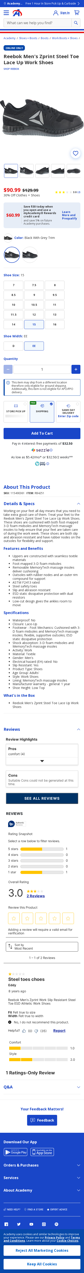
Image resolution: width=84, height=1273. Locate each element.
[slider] (42, 118)
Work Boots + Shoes (65, 38)
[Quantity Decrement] (8, 369)
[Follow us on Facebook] (6, 1224)
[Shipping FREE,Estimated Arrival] (42, 411)
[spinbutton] (42, 369)
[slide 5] (74, 171)
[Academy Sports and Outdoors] (17, 12)
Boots (44, 38)
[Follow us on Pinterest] (56, 1224)
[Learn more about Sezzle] (42, 450)
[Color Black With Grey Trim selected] (12, 254)
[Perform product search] (75, 22)
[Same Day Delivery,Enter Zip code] (68, 411)
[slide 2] (27, 171)
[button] (70, 215)
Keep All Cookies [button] (42, 1264)
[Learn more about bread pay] (42, 463)
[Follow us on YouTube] (31, 1224)
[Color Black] (30, 254)
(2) (78, 192)
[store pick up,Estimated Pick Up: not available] (16, 411)
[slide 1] (11, 171)
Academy (9, 38)
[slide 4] (58, 171)
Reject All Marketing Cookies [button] (42, 1250)
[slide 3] (42, 171)
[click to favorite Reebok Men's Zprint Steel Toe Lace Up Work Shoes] (75, 153)
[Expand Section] (42, 761)
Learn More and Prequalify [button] (69, 215)
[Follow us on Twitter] (19, 1224)
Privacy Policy (55, 1237)
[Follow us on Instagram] (44, 1224)
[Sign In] (55, 12)
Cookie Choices (67, 1240)
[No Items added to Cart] (76, 12)
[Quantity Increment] (75, 369)
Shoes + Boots (28, 38)
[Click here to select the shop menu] (6, 12)
